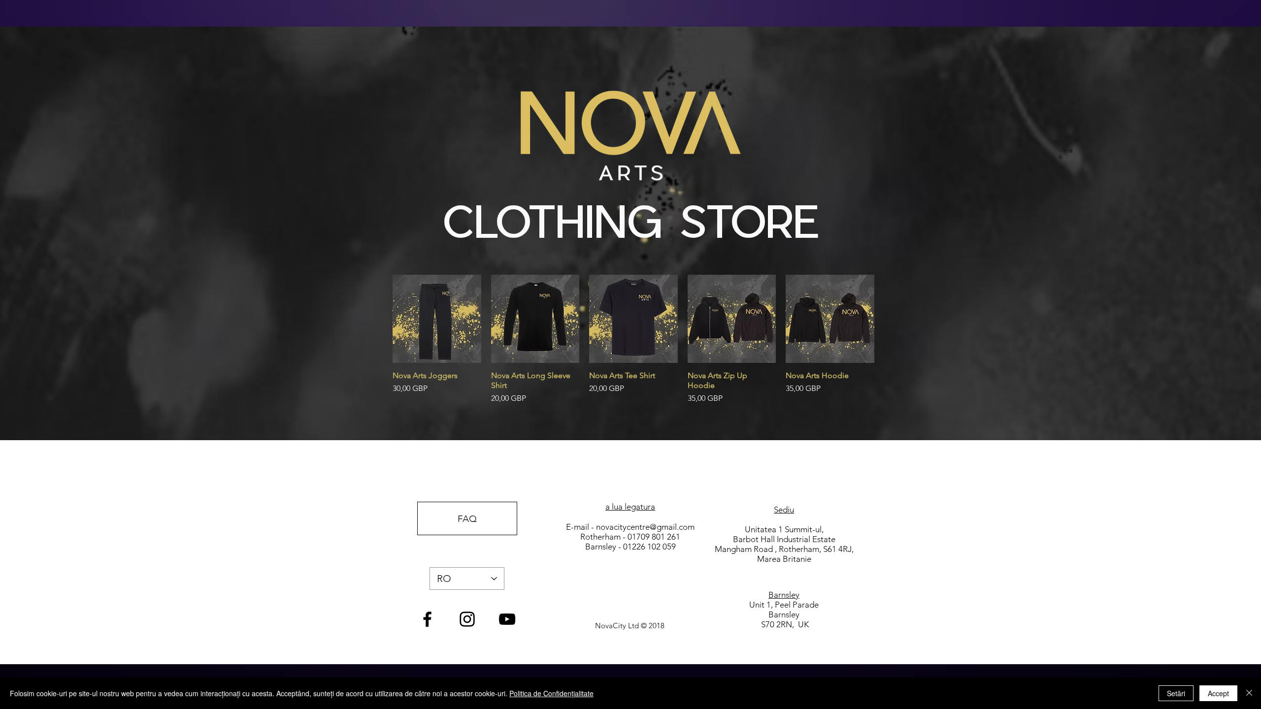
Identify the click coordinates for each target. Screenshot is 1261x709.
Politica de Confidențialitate (551, 693)
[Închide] (1249, 693)
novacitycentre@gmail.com (645, 527)
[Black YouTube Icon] (507, 619)
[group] (633, 339)
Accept (1218, 693)
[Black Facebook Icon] (427, 619)
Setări (1176, 693)
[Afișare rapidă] (437, 319)
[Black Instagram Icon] (467, 619)
